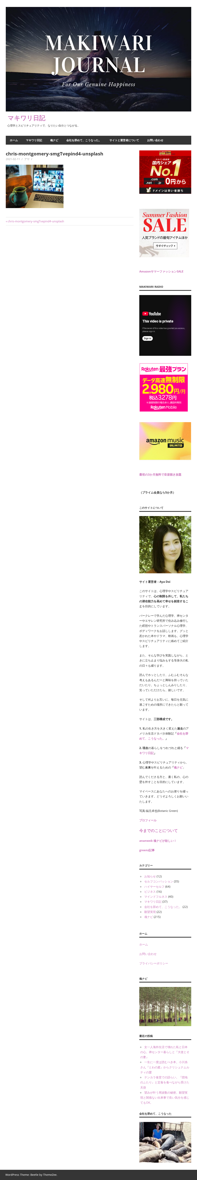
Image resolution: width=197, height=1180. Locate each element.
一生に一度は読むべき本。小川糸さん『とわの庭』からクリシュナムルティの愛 (164, 1067)
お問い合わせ (155, 140)
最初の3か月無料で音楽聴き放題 (160, 474)
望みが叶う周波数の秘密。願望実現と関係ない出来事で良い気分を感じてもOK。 (164, 1098)
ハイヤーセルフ (154, 886)
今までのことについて (158, 830)
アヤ (27, 159)
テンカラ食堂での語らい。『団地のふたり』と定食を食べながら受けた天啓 (164, 1082)
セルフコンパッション (158, 881)
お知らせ (150, 876)
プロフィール (148, 820)
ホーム (14, 140)
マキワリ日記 (26, 118)
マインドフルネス (155, 896)
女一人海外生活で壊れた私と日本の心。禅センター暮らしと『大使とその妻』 (164, 1052)
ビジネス (150, 891)
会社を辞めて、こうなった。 (83, 140)
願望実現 (150, 912)
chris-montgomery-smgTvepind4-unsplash (36, 221)
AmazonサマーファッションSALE (161, 271)
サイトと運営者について (124, 140)
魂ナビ (54, 140)
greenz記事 (147, 850)
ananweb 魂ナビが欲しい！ (158, 841)
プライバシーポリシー (153, 963)
